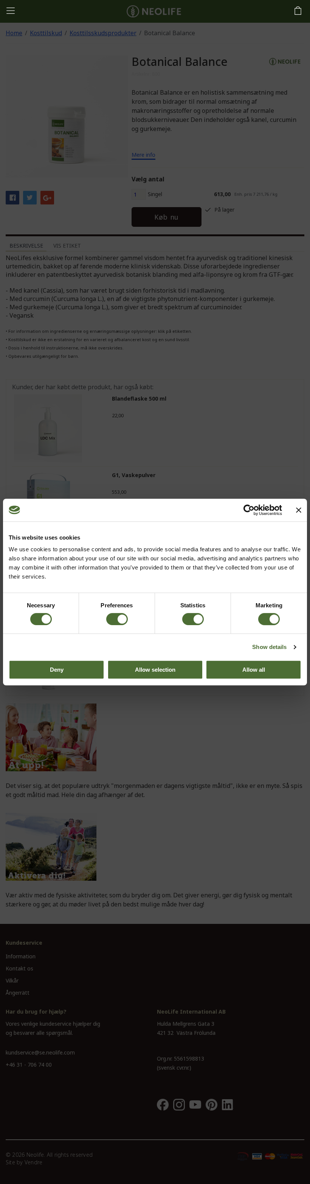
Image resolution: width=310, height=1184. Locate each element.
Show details (269, 647)
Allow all (253, 669)
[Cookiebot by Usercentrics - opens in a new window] (249, 510)
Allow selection (155, 669)
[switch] (117, 619)
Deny (57, 669)
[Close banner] (298, 510)
